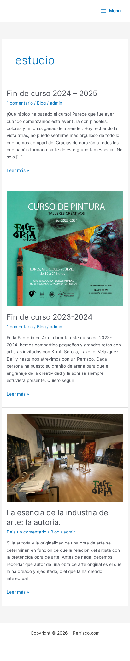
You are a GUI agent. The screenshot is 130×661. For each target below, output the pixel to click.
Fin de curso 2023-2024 (49, 317)
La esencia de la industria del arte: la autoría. (58, 517)
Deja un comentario (26, 531)
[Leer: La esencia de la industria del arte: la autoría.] (65, 457)
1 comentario (20, 102)
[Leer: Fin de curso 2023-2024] (65, 247)
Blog (41, 102)
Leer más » (18, 170)
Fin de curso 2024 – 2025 (52, 93)
